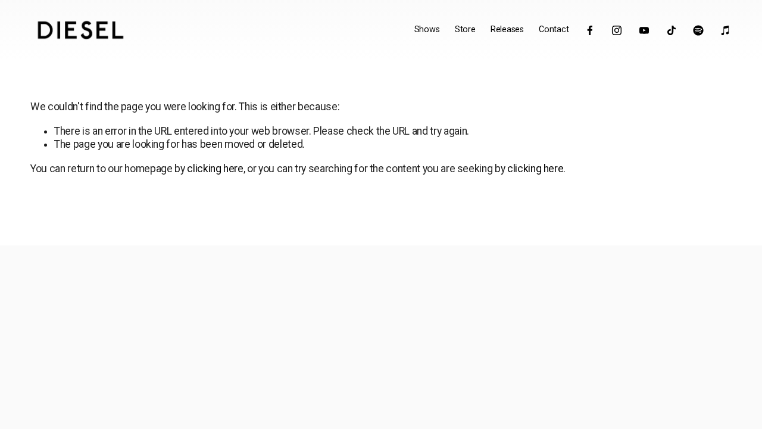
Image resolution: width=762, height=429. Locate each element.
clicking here (215, 169)
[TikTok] (671, 30)
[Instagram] (617, 30)
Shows (427, 29)
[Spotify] (698, 30)
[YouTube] (644, 30)
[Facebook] (590, 30)
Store (465, 29)
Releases (507, 29)
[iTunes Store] (726, 30)
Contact (554, 29)
